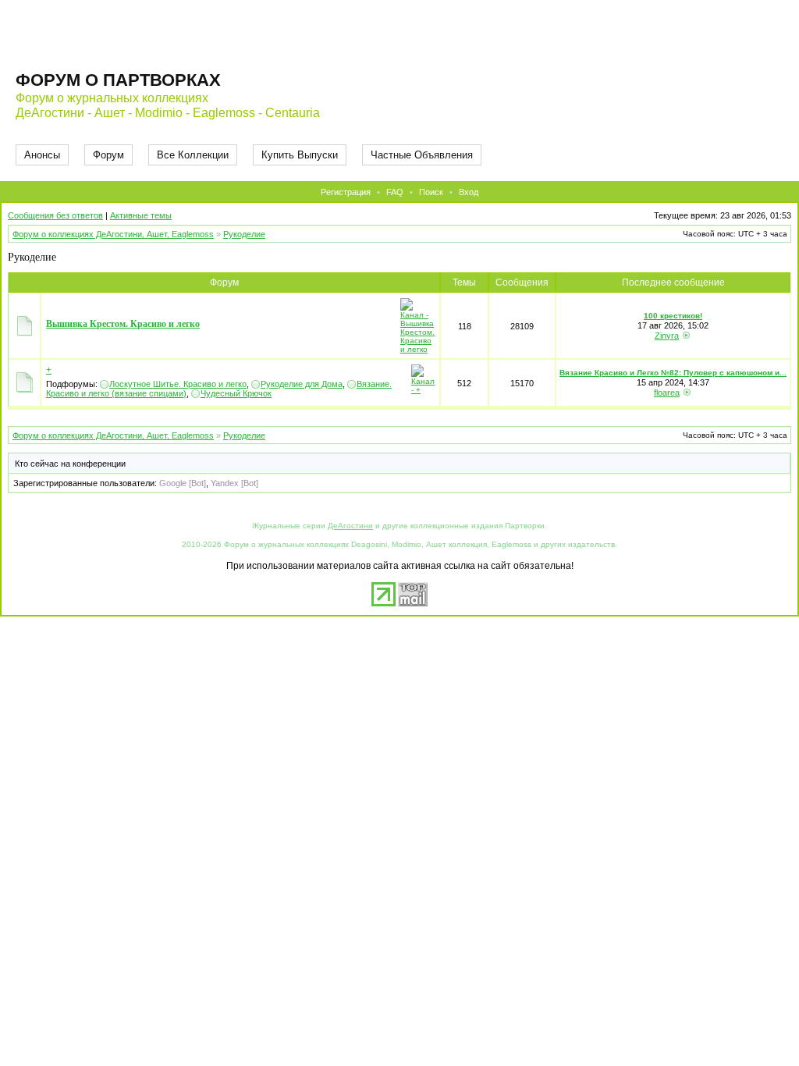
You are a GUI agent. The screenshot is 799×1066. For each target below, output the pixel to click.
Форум (108, 155)
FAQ (394, 192)
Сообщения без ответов (55, 215)
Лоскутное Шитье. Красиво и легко (178, 384)
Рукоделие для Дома (302, 384)
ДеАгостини (350, 525)
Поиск (431, 192)
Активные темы (141, 215)
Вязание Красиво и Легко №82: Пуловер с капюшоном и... (673, 372)
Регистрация (346, 192)
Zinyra (667, 335)
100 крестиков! (673, 315)
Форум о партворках (118, 80)
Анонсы (42, 155)
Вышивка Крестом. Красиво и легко (123, 323)
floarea (667, 392)
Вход (468, 192)
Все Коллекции (193, 155)
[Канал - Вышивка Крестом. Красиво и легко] (417, 349)
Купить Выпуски (299, 155)
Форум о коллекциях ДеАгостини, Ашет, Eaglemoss (113, 234)
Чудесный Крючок (236, 393)
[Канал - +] (423, 390)
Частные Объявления (422, 155)
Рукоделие (244, 234)
